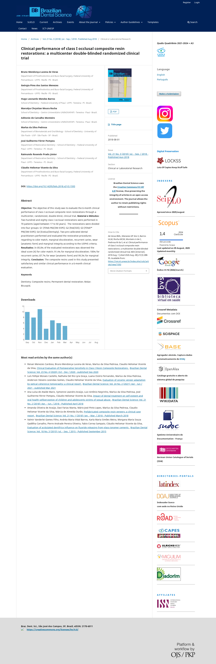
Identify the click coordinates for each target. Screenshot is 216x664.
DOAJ (182, 359)
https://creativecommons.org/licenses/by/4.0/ (52, 629)
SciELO (31, 22)
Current (44, 22)
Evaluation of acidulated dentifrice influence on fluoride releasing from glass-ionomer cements (78, 427)
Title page (116, 124)
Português (162, 79)
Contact (23, 28)
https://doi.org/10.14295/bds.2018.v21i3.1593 (51, 186)
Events (70, 22)
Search (193, 22)
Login (197, 2)
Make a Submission (169, 93)
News (34, 28)
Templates (153, 22)
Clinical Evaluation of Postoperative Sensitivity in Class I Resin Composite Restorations (83, 368)
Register (187, 2)
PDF (114, 111)
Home (19, 22)
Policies (109, 22)
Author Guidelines (131, 22)
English (161, 74)
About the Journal (88, 22)
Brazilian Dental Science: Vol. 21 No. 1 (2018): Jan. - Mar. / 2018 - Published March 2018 (82, 415)
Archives (57, 22)
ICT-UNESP (48, 28)
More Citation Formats (121, 270)
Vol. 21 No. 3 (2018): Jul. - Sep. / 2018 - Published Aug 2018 (70, 39)
